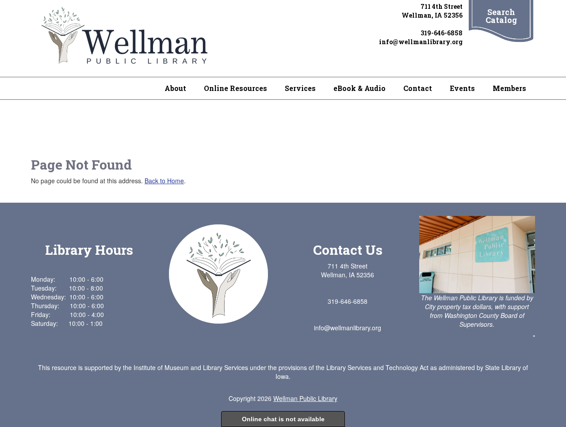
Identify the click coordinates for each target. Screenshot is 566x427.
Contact (417, 88)
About (175, 88)
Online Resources (235, 88)
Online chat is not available (283, 419)
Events (462, 88)
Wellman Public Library (305, 398)
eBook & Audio (359, 88)
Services (300, 88)
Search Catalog (501, 16)
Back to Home (164, 180)
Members (509, 88)
